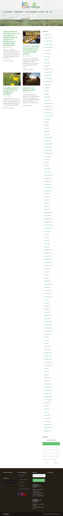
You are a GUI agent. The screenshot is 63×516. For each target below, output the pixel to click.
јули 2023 (46, 53)
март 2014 (47, 381)
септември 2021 (48, 116)
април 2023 (47, 63)
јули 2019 (46, 197)
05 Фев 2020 (28, 92)
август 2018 (47, 231)
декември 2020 (48, 144)
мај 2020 (46, 165)
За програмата (8, 11)
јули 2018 (46, 234)
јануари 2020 (47, 178)
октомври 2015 (48, 328)
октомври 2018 (48, 225)
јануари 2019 (47, 215)
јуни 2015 (46, 340)
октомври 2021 (48, 112)
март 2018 (47, 247)
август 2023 (47, 50)
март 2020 (47, 172)
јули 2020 (46, 159)
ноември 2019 (48, 184)
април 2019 (47, 206)
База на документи (31, 11)
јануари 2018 (47, 253)
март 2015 (47, 349)
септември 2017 (48, 265)
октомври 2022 (48, 78)
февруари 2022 (48, 103)
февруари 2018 (48, 250)
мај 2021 (46, 128)
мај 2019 (46, 203)
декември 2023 (48, 38)
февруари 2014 (48, 384)
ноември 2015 (48, 324)
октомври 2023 (48, 44)
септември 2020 (48, 153)
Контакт (41, 11)
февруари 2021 (48, 137)
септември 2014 (48, 365)
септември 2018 (48, 228)
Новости (22, 482)
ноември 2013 (48, 393)
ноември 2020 (48, 147)
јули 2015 (46, 337)
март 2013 (47, 418)
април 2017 (47, 281)
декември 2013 (48, 390)
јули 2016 (46, 300)
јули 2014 (46, 368)
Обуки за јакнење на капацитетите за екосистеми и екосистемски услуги (31, 50)
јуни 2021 (46, 125)
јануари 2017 (47, 287)
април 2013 (47, 415)
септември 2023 (48, 47)
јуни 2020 (46, 162)
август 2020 (47, 156)
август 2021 (47, 119)
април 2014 (47, 377)
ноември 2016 (48, 293)
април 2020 (47, 169)
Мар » (56, 462)
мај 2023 (46, 59)
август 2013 (47, 402)
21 (53, 456)
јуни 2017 (46, 275)
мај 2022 (46, 94)
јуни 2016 (46, 303)
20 (51, 456)
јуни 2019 (46, 200)
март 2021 (47, 134)
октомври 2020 (48, 150)
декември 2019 (48, 181)
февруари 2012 (48, 427)
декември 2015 (48, 321)
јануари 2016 (47, 318)
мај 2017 (46, 278)
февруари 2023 (48, 69)
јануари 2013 (47, 421)
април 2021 (47, 131)
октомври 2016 (48, 296)
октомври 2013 (48, 396)
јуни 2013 (46, 409)
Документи (23, 485)
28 (53, 459)
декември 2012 (48, 424)
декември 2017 (48, 256)
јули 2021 (46, 122)
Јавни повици (23, 479)
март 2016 (47, 312)
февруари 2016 (48, 315)
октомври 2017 (48, 262)
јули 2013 (46, 406)
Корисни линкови (24, 489)
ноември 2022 (48, 75)
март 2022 (47, 100)
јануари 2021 (47, 140)
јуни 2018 (46, 237)
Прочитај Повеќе (8, 60)
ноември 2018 (48, 222)
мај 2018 (46, 240)
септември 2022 (48, 81)
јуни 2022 (46, 91)
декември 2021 (48, 106)
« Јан (46, 462)
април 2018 (47, 243)
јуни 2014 (46, 371)
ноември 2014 (48, 359)
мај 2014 (46, 374)
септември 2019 (48, 190)
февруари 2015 (48, 353)
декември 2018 (48, 218)
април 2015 (47, 346)
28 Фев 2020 (8, 47)
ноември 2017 (48, 259)
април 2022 (47, 97)
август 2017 (47, 268)
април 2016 (47, 309)
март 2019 (47, 209)
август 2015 (47, 334)
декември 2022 (48, 72)
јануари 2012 (47, 430)
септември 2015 (48, 331)
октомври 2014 (48, 362)
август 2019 (47, 193)
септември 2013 (48, 399)
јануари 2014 (47, 387)
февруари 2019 (48, 212)
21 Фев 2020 (28, 56)
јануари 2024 (47, 34)
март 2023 (47, 66)
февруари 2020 (48, 175)
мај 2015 (46, 343)
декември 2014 (48, 356)
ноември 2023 (48, 41)
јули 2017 (46, 271)
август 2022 (47, 84)
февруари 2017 (48, 284)
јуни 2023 (46, 56)
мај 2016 (46, 306)
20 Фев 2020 (8, 96)
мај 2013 (46, 412)
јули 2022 (46, 87)
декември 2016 (48, 290)
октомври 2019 (48, 187)
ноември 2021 (48, 109)
